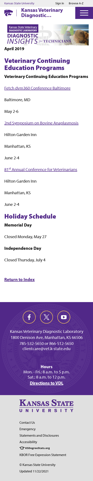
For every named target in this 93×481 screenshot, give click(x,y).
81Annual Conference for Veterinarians (40, 169)
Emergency (27, 429)
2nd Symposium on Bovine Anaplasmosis (41, 123)
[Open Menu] (84, 13)
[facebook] (29, 317)
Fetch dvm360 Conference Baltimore (37, 88)
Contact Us (27, 422)
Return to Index (19, 279)
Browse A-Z (76, 3)
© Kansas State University (37, 465)
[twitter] (46, 317)
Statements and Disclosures (39, 435)
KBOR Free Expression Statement (42, 455)
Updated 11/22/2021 (34, 471)
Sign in (59, 3)
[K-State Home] (8, 12)
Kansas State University (19, 3)
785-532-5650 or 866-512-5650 (46, 343)
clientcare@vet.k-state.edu (46, 348)
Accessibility (28, 442)
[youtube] (63, 317)
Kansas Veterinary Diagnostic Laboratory (42, 12)
